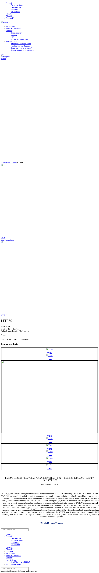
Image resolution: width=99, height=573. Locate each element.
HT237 (4, 315)
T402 (49, 449)
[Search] (95, 529)
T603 (49, 359)
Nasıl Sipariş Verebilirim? (20, 46)
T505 (49, 442)
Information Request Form (21, 44)
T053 (49, 462)
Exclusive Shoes (17, 5)
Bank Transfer (16, 33)
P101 (3, 238)
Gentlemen (15, 9)
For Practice (15, 12)
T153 (49, 353)
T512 (49, 436)
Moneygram (15, 35)
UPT (12, 37)
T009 (49, 456)
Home (3, 163)
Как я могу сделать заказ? (21, 48)
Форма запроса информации (22, 50)
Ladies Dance (16, 7)
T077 (49, 469)
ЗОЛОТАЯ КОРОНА (19, 39)
